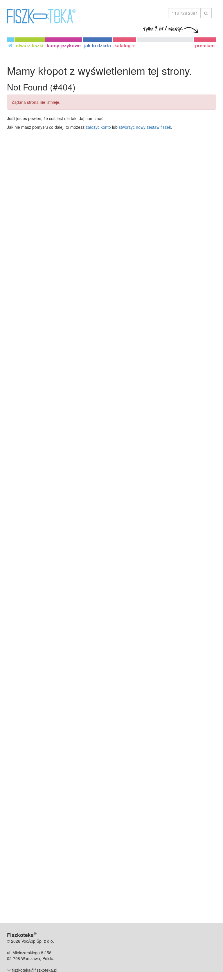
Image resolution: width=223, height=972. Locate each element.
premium (205, 45)
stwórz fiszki (29, 45)
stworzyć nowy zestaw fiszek (145, 127)
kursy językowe (64, 45)
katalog (123, 45)
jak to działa (97, 45)
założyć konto (98, 127)
